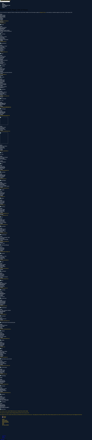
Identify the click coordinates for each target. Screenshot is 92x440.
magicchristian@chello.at (4, 20)
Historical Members (5, 422)
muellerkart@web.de (3, 305)
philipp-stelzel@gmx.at (4, 357)
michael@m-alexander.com (4, 95)
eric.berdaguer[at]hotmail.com (5, 107)
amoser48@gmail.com (4, 288)
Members (3, 4)
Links (3, 436)
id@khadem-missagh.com (4, 241)
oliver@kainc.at (2, 204)
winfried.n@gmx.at (3, 314)
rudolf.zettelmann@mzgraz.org (5, 392)
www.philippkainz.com (4, 215)
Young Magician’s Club (6, 5)
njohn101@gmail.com (4, 224)
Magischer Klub (42, 12)
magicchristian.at (3, 22)
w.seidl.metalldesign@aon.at (5, 338)
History (3, 419)
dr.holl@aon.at (2, 196)
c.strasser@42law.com (4, 51)
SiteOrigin (2, 439)
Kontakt (3, 437)
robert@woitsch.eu (3, 41)
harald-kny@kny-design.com (5, 251)
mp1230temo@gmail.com (4, 170)
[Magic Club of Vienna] (5, 0)
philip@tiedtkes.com (3, 373)
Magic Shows (4, 6)
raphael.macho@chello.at (4, 268)
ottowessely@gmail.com (4, 384)
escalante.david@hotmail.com (5, 131)
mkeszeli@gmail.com (3, 232)
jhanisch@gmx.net (3, 178)
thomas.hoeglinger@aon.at (4, 188)
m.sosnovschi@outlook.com (5, 320)
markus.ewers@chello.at (4, 150)
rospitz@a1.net (2, 346)
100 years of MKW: (5, 424)
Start (3, 3)
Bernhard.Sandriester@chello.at (5, 329)
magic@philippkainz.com (4, 213)
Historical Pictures (5, 421)
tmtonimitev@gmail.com (4, 278)
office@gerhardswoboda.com (5, 365)
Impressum (4, 435)
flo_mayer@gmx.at (3, 74)
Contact (3, 7)
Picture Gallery (4, 420)
